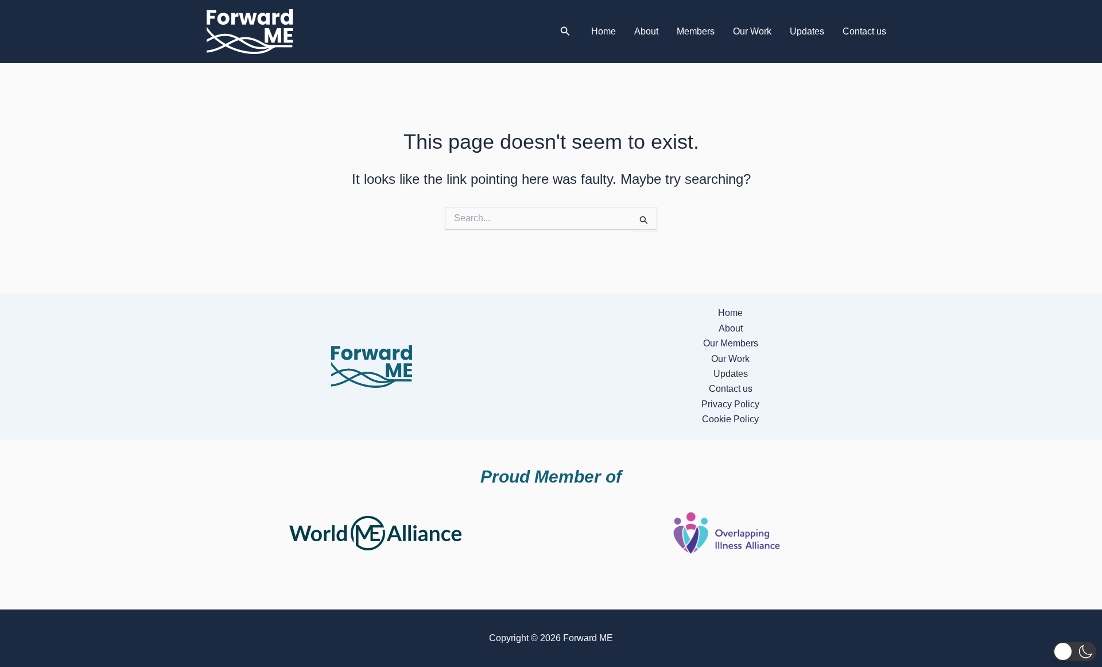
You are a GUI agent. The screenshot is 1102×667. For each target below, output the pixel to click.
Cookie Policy (730, 419)
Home (603, 31)
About (646, 31)
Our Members (730, 343)
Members (696, 31)
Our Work (752, 31)
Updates (807, 31)
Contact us (864, 31)
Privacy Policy (730, 404)
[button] (565, 31)
